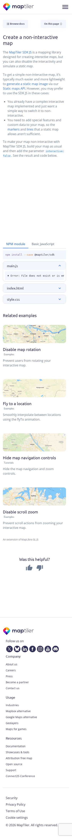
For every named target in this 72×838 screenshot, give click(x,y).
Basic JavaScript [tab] (43, 244)
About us (11, 664)
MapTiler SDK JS (20, 52)
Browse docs (17, 23)
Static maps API (14, 88)
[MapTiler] (19, 7)
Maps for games (16, 729)
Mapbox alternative (18, 711)
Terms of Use (15, 811)
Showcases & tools (17, 752)
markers (13, 129)
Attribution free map (19, 758)
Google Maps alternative (21, 717)
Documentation (16, 746)
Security (11, 798)
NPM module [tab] (15, 244)
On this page (52, 23)
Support (11, 770)
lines (30, 129)
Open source (14, 764)
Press (9, 676)
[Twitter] (8, 648)
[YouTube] (47, 648)
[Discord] (54, 648)
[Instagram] (39, 648)
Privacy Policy (15, 804)
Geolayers (12, 723)
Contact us (12, 688)
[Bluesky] (16, 648)
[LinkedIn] (24, 648)
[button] (34, 265)
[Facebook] (31, 648)
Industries (12, 705)
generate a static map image (27, 84)
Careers (11, 670)
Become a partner (17, 682)
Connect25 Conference (20, 776)
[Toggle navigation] (65, 7)
